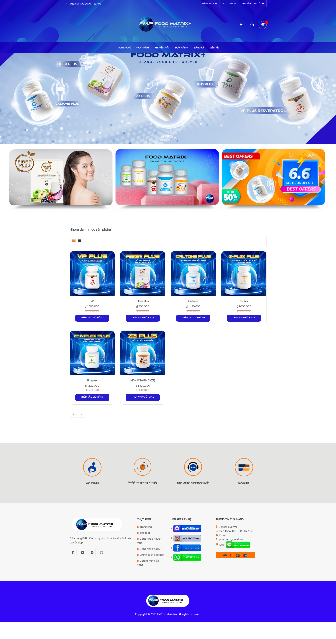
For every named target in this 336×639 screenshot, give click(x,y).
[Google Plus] (92, 552)
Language (227, 3)
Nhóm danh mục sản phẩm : (91, 229)
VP (92, 301)
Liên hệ (214, 47)
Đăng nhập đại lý (150, 549)
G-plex (244, 301)
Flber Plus (143, 301)
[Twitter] (82, 552)
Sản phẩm (142, 47)
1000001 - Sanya (90, 3)
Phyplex (92, 380)
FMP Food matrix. (167, 614)
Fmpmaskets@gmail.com (230, 539)
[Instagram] (101, 552)
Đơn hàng (181, 47)
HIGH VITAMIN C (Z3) (143, 380)
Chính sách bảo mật (152, 555)
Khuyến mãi (162, 47)
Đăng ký (199, 47)
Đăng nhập (208, 3)
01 (73, 414)
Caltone (193, 301)
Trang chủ (124, 47)
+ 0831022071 (244, 531)
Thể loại (145, 533)
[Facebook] (73, 552)
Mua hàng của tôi (251, 3)
